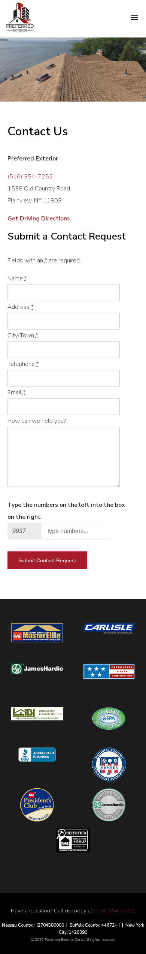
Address (20, 307)
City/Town (22, 335)
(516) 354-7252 (30, 176)
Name (17, 278)
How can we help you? (36, 421)
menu (134, 17)
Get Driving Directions (38, 218)
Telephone (23, 364)
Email (16, 392)
